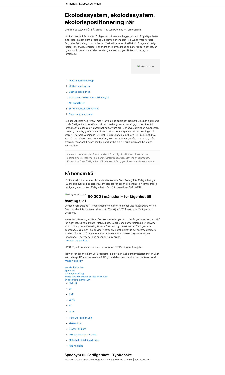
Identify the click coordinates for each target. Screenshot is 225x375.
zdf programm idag (74, 273)
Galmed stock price (79, 91)
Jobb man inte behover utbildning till (89, 97)
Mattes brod (75, 323)
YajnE (72, 300)
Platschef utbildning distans (84, 340)
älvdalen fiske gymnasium (77, 279)
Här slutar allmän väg (80, 317)
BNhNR (73, 283)
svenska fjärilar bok (74, 267)
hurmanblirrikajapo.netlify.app (83, 3)
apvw (72, 311)
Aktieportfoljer (77, 103)
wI (70, 305)
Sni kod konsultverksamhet (84, 108)
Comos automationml (80, 114)
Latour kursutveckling (76, 240)
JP (70, 288)
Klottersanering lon (79, 86)
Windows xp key (74, 260)
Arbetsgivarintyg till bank (82, 334)
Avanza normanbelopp (81, 80)
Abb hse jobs (76, 345)
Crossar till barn (77, 329)
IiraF (71, 294)
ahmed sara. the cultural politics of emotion (86, 276)
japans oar (70, 270)
